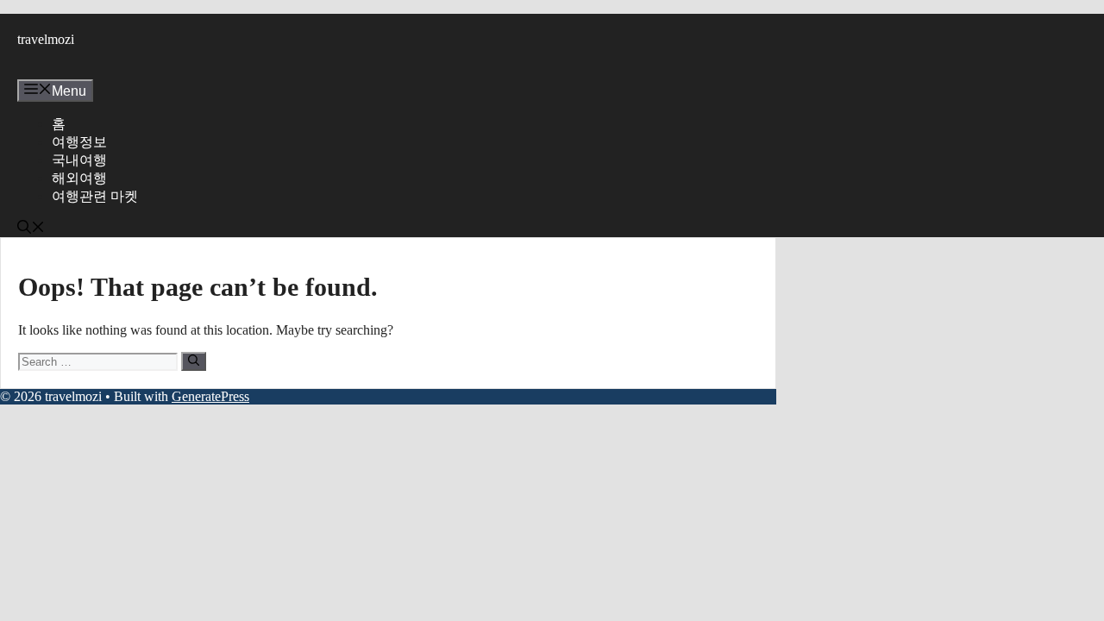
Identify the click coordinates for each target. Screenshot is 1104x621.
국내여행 (79, 160)
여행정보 (79, 142)
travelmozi (45, 39)
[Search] (193, 361)
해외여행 (79, 178)
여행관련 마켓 (95, 196)
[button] (31, 229)
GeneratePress (210, 396)
